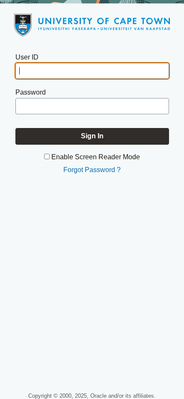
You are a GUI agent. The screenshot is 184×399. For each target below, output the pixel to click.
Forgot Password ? (92, 169)
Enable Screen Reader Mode (95, 157)
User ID (27, 57)
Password (30, 92)
